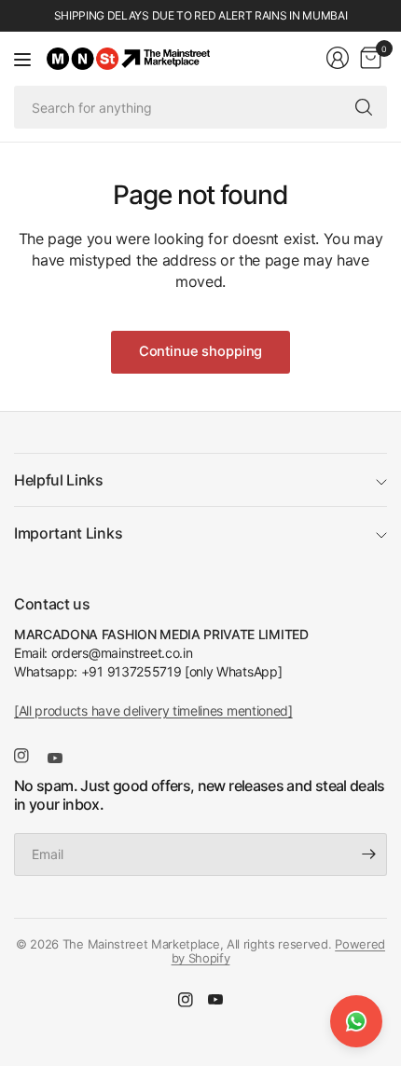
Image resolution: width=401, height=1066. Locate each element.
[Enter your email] (368, 854)
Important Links (68, 533)
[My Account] (337, 58)
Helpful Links (59, 480)
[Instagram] (29, 756)
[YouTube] (62, 757)
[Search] (363, 107)
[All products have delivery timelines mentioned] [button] (153, 710)
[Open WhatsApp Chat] (356, 1021)
